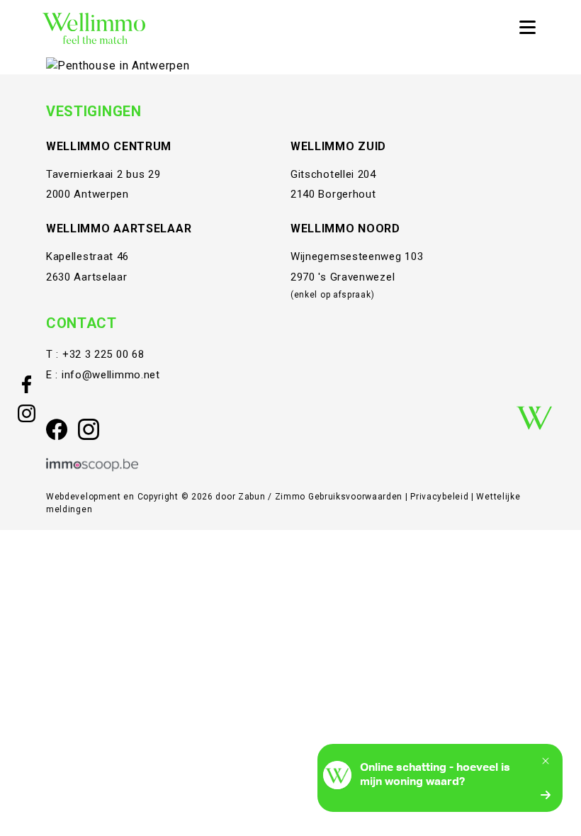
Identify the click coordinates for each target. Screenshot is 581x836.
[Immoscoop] (92, 465)
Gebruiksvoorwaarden (356, 497)
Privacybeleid (440, 497)
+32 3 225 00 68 (103, 354)
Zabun (252, 497)
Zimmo (290, 497)
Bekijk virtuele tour (413, 65)
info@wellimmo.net (111, 374)
